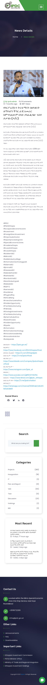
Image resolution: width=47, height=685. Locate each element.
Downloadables (11, 640)
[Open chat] (42, 680)
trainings (11, 503)
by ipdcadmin (11, 101)
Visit (9, 489)
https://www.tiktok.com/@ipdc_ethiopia (26, 378)
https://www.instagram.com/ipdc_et (18, 369)
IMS (9, 508)
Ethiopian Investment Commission (19, 655)
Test (10, 494)
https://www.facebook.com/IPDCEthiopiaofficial (22, 350)
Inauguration (13, 474)
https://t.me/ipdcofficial (22, 356)
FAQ (7, 637)
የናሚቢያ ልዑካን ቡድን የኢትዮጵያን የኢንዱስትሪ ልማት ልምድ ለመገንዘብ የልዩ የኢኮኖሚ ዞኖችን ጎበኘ (23, 543)
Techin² (23, 674)
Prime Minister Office (13, 659)
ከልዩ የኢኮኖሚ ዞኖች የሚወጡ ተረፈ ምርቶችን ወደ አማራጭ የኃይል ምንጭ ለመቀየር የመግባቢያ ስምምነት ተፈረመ (24, 554)
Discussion (12, 498)
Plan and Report (14, 484)
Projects (11, 469)
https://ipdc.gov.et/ (19, 344)
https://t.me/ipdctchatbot (25, 380)
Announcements (12, 633)
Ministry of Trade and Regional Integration (21, 662)
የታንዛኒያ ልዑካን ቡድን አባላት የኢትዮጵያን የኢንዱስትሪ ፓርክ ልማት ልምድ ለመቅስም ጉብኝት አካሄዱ (23, 532)
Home (15, 37)
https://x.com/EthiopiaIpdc (26, 353)
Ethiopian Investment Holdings (17, 666)
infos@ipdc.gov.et (16, 618)
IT (8, 479)
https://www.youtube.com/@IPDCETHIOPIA (20, 375)
